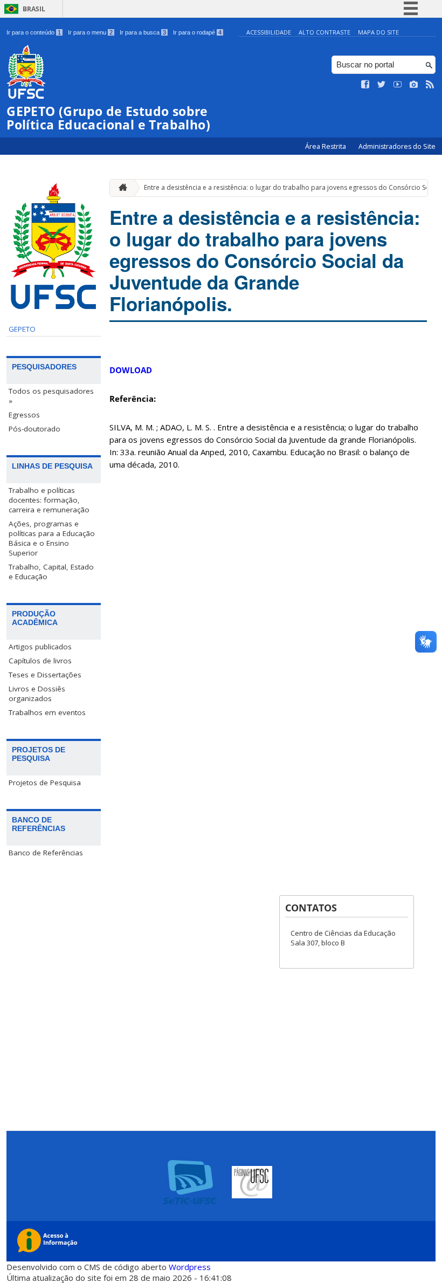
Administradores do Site (397, 146)
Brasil (34, 8)
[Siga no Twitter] (381, 84)
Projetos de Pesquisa (45, 782)
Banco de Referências (46, 852)
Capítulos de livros (40, 660)
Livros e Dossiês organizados (37, 693)
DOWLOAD (130, 370)
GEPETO (22, 329)
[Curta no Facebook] (365, 84)
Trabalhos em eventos (47, 712)
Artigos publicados (40, 646)
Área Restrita (326, 146)
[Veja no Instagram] (414, 84)
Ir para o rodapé (197, 32)
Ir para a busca (143, 32)
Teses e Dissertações (45, 675)
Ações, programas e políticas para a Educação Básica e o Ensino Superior (52, 538)
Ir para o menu (90, 32)
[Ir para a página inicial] (120, 188)
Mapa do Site (378, 32)
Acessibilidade (268, 32)
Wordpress (190, 1266)
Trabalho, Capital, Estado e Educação (51, 571)
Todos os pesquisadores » (51, 396)
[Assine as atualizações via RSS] (430, 84)
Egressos (24, 415)
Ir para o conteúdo (33, 32)
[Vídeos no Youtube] (397, 84)
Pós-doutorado (34, 429)
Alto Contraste (324, 32)
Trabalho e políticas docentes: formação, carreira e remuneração (49, 499)
